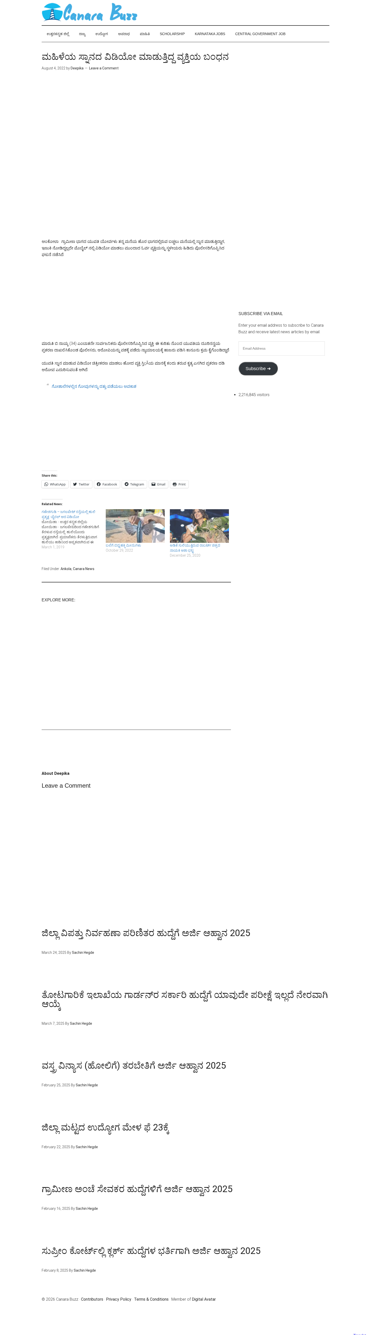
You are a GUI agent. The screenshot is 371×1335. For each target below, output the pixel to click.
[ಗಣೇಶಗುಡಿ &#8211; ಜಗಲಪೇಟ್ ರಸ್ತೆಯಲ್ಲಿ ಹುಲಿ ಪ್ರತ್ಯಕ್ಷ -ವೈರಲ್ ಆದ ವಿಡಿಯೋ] (74, 529)
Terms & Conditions (151, 1299)
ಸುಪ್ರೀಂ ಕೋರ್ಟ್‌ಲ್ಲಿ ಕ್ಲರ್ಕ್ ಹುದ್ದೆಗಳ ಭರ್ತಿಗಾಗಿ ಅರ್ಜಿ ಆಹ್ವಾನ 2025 (151, 1251)
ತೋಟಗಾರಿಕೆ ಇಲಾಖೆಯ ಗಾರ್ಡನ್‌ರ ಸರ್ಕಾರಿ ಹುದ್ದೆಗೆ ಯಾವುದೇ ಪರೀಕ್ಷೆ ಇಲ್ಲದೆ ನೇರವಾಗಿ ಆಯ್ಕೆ (185, 999)
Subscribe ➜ (258, 368)
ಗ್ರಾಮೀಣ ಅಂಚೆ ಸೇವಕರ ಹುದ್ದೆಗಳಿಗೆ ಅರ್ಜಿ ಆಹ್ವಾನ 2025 (137, 1189)
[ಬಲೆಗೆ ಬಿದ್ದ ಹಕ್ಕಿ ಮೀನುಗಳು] (135, 526)
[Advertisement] (136, 120)
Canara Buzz (90, 12)
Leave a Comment (104, 68)
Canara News (83, 569)
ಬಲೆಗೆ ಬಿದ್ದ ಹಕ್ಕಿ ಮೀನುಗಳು (123, 545)
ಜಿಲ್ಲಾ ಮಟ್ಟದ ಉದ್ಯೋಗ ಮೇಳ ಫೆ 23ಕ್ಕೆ (105, 1127)
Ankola (66, 569)
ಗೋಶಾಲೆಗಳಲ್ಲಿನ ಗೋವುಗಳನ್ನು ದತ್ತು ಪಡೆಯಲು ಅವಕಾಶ (94, 386)
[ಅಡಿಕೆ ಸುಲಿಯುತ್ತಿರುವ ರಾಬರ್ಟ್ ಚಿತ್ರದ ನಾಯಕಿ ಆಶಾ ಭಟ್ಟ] (199, 526)
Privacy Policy (118, 1299)
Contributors (92, 1299)
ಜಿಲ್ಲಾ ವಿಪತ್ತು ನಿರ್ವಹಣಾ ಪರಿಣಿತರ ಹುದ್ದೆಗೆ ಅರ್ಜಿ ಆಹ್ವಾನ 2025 (146, 933)
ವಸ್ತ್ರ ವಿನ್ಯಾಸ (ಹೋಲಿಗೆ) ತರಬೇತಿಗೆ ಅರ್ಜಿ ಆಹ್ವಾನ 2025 (134, 1065)
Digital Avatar (204, 1299)
